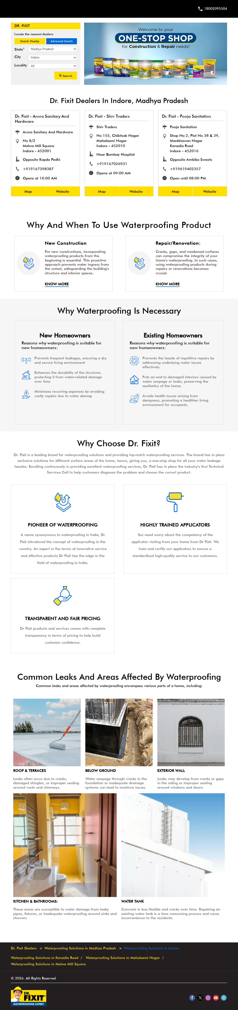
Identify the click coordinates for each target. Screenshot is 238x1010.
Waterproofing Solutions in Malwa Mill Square (48, 964)
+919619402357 (185, 169)
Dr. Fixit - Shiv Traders (109, 116)
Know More (57, 284)
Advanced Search (62, 41)
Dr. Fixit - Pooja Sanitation (186, 116)
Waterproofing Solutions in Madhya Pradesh (80, 948)
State (19, 49)
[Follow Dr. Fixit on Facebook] (192, 997)
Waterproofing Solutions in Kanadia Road (44, 958)
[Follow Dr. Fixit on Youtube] (215, 997)
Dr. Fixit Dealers (24, 948)
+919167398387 (38, 169)
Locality (20, 65)
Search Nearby (29, 41)
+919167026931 (111, 163)
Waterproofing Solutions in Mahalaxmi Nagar (123, 958)
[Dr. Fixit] (28, 1005)
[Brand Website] (223, 997)
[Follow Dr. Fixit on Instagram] (208, 997)
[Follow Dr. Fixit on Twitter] (200, 997)
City (17, 57)
